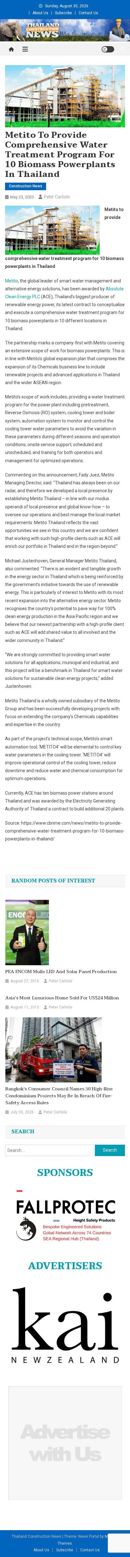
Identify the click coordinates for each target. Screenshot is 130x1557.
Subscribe (63, 13)
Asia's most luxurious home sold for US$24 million (62, 998)
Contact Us (88, 13)
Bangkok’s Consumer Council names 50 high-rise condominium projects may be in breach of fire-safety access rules (59, 1096)
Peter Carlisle (56, 196)
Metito (11, 280)
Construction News (25, 186)
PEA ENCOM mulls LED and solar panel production (61, 971)
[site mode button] (108, 49)
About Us (40, 13)
